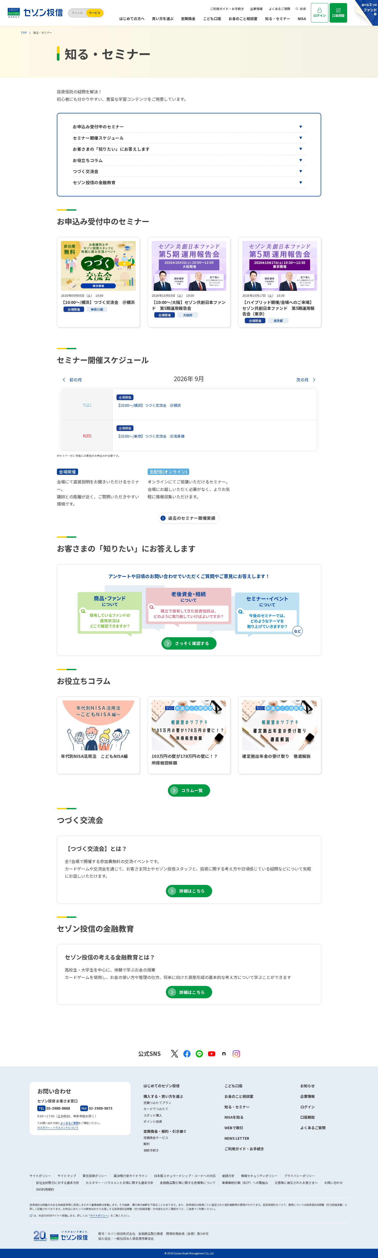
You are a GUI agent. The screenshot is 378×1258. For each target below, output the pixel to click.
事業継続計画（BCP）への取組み (245, 1182)
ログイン (319, 15)
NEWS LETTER (236, 1138)
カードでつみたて (155, 1109)
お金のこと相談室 (243, 18)
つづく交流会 (85, 171)
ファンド (77, 13)
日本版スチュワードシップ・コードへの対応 (185, 1175)
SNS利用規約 (45, 1189)
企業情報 (256, 8)
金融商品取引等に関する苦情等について (187, 1182)
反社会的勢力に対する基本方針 (57, 1182)
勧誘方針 (228, 1175)
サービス (94, 13)
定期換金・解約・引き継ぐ (165, 1131)
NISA (302, 18)
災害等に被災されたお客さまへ (296, 1182)
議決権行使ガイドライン (131, 1175)
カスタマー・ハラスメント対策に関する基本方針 (120, 1182)
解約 (146, 1144)
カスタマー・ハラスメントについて (57, 1127)
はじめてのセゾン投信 (161, 1085)
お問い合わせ (333, 1182)
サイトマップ (67, 1175)
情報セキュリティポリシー (259, 1175)
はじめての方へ (132, 18)
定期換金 (188, 18)
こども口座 (212, 18)
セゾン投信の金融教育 (94, 182)
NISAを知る (234, 1117)
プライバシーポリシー (299, 1175)
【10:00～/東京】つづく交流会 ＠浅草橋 (150, 436)
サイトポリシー (40, 1175)
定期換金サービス (155, 1137)
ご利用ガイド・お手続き (227, 8)
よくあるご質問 (279, 8)
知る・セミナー (277, 18)
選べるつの (369, 7)
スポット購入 (152, 1115)
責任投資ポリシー (95, 1175)
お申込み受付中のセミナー (98, 126)
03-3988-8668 (54, 1108)
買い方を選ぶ (163, 18)
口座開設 (338, 15)
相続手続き (151, 1150)
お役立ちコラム (88, 160)
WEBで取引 (233, 1127)
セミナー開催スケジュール (98, 138)
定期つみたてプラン (157, 1102)
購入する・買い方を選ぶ (163, 1096)
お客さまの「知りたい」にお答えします (111, 149)
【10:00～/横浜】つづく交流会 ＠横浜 (148, 405)
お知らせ (307, 1085)
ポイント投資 (152, 1121)
